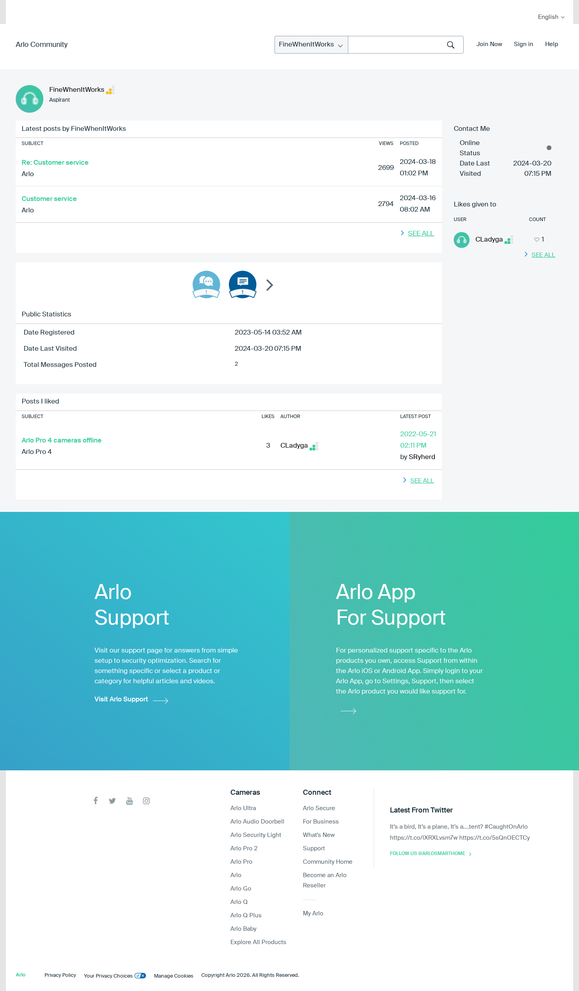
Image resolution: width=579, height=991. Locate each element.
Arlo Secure (319, 808)
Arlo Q (239, 902)
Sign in (523, 44)
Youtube (129, 801)
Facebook (95, 801)
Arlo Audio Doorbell (257, 822)
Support (314, 849)
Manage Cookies (173, 976)
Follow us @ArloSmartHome (427, 854)
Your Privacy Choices (108, 976)
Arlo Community (41, 44)
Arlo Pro (241, 862)
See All (421, 234)
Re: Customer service (55, 163)
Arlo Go (240, 889)
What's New (319, 835)
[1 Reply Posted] (206, 284)
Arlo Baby (243, 929)
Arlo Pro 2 (244, 849)
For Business (321, 822)
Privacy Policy (60, 975)
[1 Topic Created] (242, 284)
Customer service (49, 199)
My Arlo (17, 5)
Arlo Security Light (255, 835)
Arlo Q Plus (246, 915)
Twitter (112, 801)
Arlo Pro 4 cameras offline (62, 440)
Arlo (28, 174)
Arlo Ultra (243, 808)
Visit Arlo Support (121, 699)
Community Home (328, 862)
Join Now (489, 44)
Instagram (146, 801)
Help (551, 44)
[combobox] (406, 45)
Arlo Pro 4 (37, 452)
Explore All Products (258, 942)
